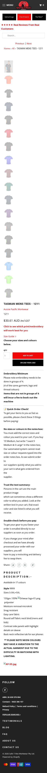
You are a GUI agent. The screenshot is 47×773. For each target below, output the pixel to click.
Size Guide (9, 336)
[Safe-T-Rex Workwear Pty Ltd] (23, 5)
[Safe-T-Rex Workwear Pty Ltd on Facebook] (5, 690)
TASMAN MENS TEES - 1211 (22, 303)
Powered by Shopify (11, 757)
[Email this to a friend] (32, 565)
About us (9, 741)
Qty (5, 350)
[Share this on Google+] (28, 565)
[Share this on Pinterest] (24, 565)
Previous (19, 43)
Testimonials (12, 721)
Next (29, 43)
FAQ (5, 734)
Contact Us (10, 747)
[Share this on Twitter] (13, 565)
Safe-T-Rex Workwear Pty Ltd (21, 753)
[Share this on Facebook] (18, 565)
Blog (5, 727)
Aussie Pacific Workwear (16, 309)
